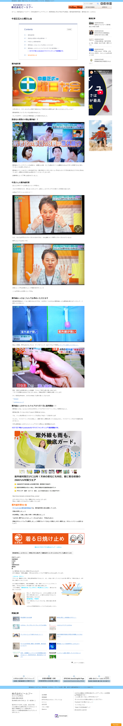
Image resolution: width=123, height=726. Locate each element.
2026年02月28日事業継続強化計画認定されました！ (100, 61)
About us (44, 709)
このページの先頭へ (79, 662)
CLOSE (69, 29)
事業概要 (44, 697)
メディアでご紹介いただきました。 (69, 345)
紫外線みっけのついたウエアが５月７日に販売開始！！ (43, 48)
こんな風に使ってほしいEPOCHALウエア (86, 697)
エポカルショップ (19, 402)
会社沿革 (44, 704)
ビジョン (44, 702)
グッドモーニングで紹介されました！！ (31, 634)
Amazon (16, 399)
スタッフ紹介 (45, 707)
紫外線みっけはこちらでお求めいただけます (40, 45)
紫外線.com (85, 12)
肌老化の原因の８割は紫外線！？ (37, 38)
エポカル (93, 12)
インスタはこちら (80, 704)
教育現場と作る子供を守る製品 (58, 12)
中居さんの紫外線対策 (34, 41)
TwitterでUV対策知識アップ (82, 707)
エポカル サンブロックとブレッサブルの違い (33, 625)
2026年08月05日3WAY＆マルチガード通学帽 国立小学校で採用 (100, 24)
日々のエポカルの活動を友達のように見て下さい (88, 699)
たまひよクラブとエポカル (64, 625)
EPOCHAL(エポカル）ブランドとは (52, 699)
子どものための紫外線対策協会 (21, 508)
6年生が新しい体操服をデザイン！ (66, 617)
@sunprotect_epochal (81, 710)
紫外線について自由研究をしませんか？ (68, 643)
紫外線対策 (31, 35)
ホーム (14, 12)
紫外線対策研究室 (75, 12)
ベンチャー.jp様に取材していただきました (69, 653)
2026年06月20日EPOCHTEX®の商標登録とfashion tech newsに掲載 (102, 32)
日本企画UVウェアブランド (39, 12)
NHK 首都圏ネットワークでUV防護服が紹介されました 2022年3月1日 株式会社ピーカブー (33, 654)
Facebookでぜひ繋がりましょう (84, 702)
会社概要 (44, 694)
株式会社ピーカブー (23, 12)
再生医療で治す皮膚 (26, 617)
